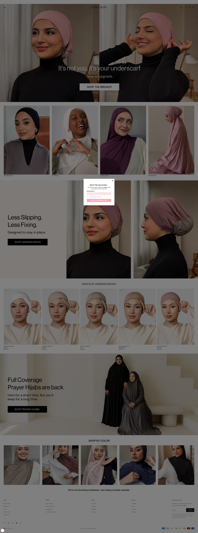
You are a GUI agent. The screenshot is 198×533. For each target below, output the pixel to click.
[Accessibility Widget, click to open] (2, 530)
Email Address (91, 191)
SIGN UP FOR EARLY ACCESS (99, 200)
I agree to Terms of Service (95, 196)
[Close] (112, 181)
